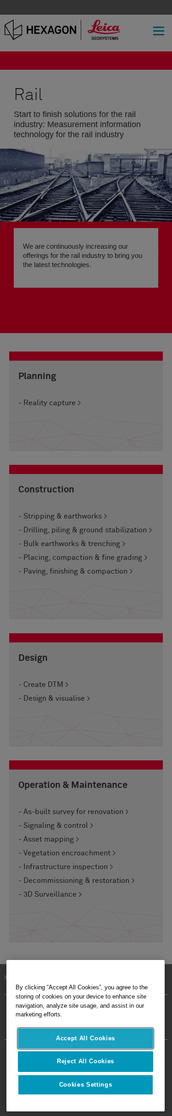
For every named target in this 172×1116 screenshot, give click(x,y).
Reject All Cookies (85, 1061)
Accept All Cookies (85, 1038)
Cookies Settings (85, 1084)
